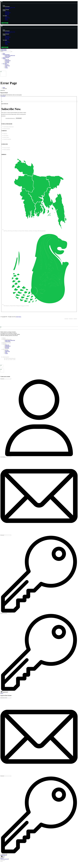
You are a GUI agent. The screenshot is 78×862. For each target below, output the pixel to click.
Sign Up (1, 857)
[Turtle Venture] (3, 49)
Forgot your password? (4, 858)
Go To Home (2, 95)
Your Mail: (3, 118)
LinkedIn (75, 318)
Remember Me (4, 854)
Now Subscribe (18, 118)
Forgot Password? (3, 855)
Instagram (71, 318)
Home (4, 87)
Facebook (66, 318)
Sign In (1, 693)
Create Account (5, 692)
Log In (3, 856)
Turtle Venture (18, 316)
